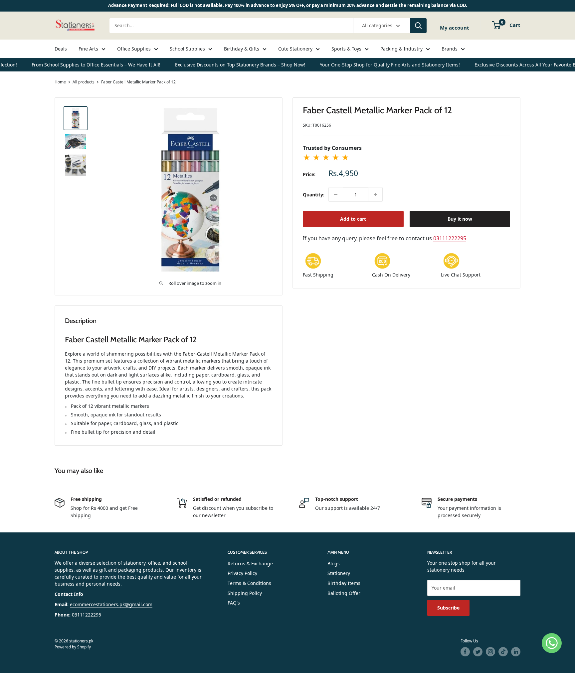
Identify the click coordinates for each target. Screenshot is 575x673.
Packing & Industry (401, 49)
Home (60, 82)
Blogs (333, 563)
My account (454, 27)
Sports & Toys (346, 49)
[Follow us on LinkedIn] (515, 651)
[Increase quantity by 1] (375, 194)
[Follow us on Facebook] (465, 651)
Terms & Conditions (249, 583)
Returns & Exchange (250, 563)
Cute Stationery (295, 49)
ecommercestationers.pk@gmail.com (111, 604)
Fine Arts (88, 49)
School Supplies (187, 49)
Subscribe (448, 608)
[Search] (418, 25)
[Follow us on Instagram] (490, 651)
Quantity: (313, 194)
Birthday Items (343, 583)
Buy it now (460, 219)
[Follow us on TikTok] (503, 651)
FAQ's (234, 603)
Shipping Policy (245, 593)
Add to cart (353, 219)
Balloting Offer (343, 593)
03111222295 (449, 238)
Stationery (338, 573)
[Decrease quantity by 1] (336, 194)
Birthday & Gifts (241, 49)
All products (84, 82)
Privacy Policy (242, 573)
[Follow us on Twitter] (477, 651)
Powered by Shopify (73, 647)
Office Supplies (134, 49)
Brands (450, 49)
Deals (61, 49)
